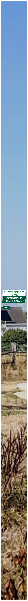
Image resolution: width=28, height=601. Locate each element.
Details (6, 307)
